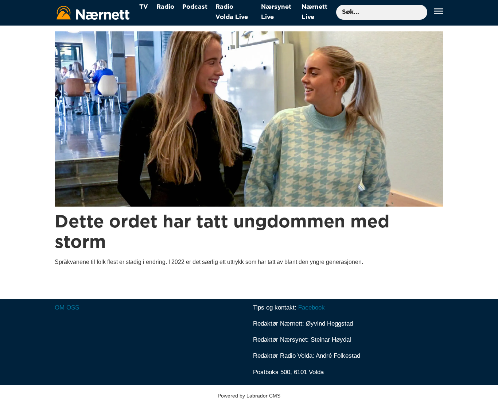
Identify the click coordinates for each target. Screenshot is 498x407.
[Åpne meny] (438, 12)
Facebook (311, 307)
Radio (165, 7)
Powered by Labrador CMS (249, 396)
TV (143, 7)
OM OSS (67, 307)
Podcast (194, 7)
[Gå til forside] (93, 12)
